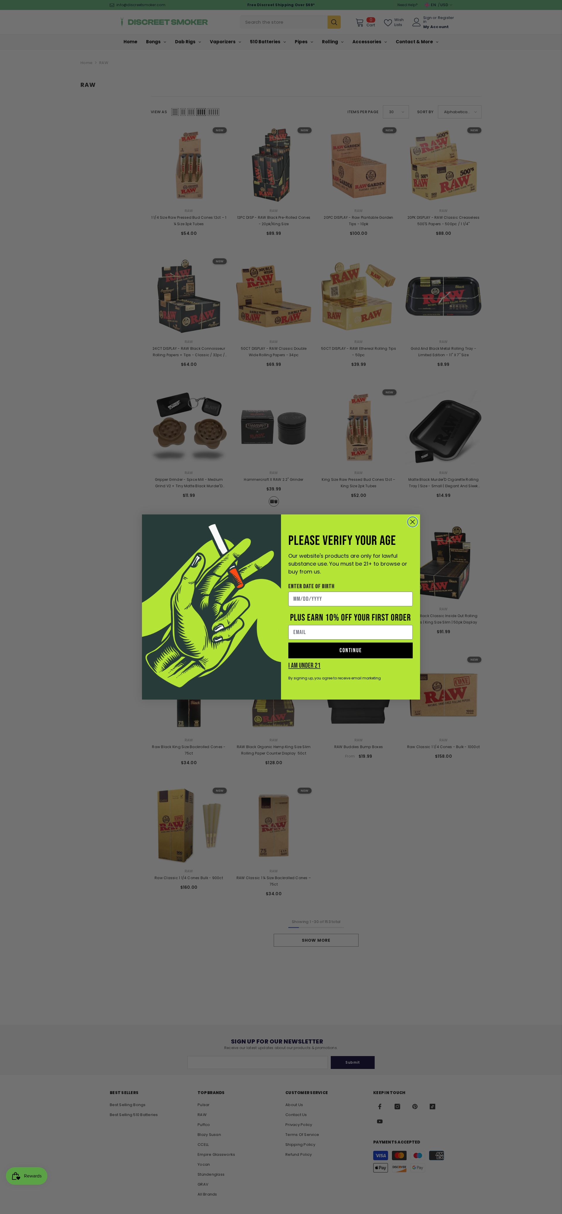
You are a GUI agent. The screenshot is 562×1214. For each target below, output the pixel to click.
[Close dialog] (412, 522)
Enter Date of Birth (311, 586)
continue (351, 650)
